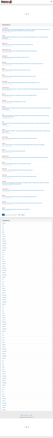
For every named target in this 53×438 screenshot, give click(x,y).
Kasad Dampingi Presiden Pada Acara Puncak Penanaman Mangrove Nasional (19, 196)
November (4, 243)
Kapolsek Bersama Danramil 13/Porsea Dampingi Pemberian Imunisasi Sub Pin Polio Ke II (22, 203)
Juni (3, 227)
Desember (4, 241)
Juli (3, 225)
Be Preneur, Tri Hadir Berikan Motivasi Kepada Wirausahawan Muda (17, 170)
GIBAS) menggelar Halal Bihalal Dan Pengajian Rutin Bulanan (16, 209)
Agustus (3, 223)
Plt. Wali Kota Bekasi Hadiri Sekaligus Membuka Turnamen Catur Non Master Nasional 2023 (22, 63)
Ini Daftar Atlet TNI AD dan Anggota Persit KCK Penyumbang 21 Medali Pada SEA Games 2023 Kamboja (25, 157)
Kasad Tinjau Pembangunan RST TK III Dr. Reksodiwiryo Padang (16, 163)
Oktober (4, 245)
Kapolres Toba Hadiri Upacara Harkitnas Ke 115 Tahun (14, 101)
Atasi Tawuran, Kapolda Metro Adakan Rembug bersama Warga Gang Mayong (19, 51)
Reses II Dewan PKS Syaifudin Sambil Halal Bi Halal (13, 151)
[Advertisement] (26, 14)
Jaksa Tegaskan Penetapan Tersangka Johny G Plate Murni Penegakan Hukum (19, 95)
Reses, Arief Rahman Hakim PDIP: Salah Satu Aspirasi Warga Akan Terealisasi (19, 138)
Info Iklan (30, 415)
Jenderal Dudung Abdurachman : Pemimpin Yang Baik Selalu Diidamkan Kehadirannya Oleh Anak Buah (25, 89)
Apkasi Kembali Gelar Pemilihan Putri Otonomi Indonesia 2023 (16, 70)
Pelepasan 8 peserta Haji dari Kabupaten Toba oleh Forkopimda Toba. (17, 44)
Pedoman (26, 415)
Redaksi (21, 415)
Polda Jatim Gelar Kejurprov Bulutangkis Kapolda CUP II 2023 (15, 57)
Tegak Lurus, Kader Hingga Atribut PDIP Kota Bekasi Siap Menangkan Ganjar (19, 176)
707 (19, 214)
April (3, 232)
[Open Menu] (51, 1)
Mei (3, 229)
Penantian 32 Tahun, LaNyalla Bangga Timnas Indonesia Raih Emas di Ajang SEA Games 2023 (23, 190)
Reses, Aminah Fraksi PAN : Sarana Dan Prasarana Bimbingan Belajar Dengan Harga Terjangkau (23, 144)
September (4, 247)
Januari (3, 238)
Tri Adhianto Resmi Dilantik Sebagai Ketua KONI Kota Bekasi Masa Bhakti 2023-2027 (21, 82)
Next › (23, 214)
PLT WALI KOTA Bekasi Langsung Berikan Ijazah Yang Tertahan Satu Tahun (19, 76)
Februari (4, 236)
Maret (3, 234)
